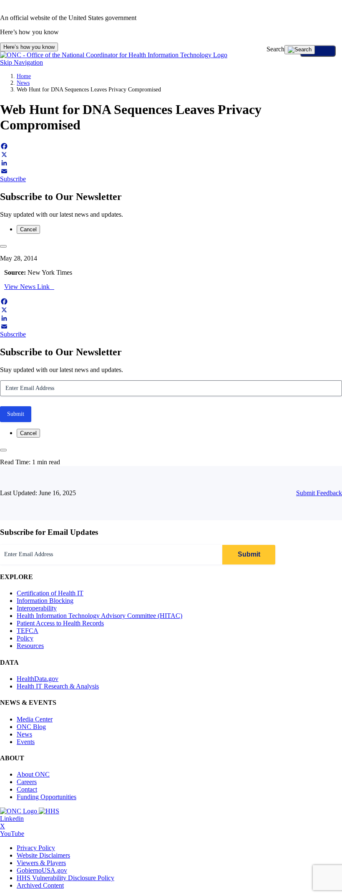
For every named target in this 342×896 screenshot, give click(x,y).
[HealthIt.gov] (113, 54)
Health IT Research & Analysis (58, 686)
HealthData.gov (37, 678)
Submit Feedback (319, 492)
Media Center (35, 719)
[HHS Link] (49, 811)
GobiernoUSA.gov (42, 870)
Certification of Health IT (50, 593)
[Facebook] (171, 146)
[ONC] (19, 811)
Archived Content (40, 885)
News (23, 83)
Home (24, 76)
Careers (27, 781)
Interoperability (37, 608)
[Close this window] (3, 246)
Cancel (28, 229)
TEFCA (27, 630)
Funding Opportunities (46, 796)
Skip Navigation (21, 62)
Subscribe (13, 178)
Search (275, 49)
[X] (171, 154)
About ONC (33, 774)
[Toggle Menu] (318, 51)
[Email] (171, 171)
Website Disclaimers (43, 855)
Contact (27, 789)
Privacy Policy (36, 847)
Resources (30, 645)
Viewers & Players (41, 862)
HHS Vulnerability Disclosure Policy (65, 877)
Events (26, 741)
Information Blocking (45, 600)
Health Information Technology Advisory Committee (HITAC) (99, 615)
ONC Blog (31, 726)
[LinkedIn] (171, 163)
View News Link (27, 286)
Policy (25, 638)
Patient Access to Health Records (60, 623)
